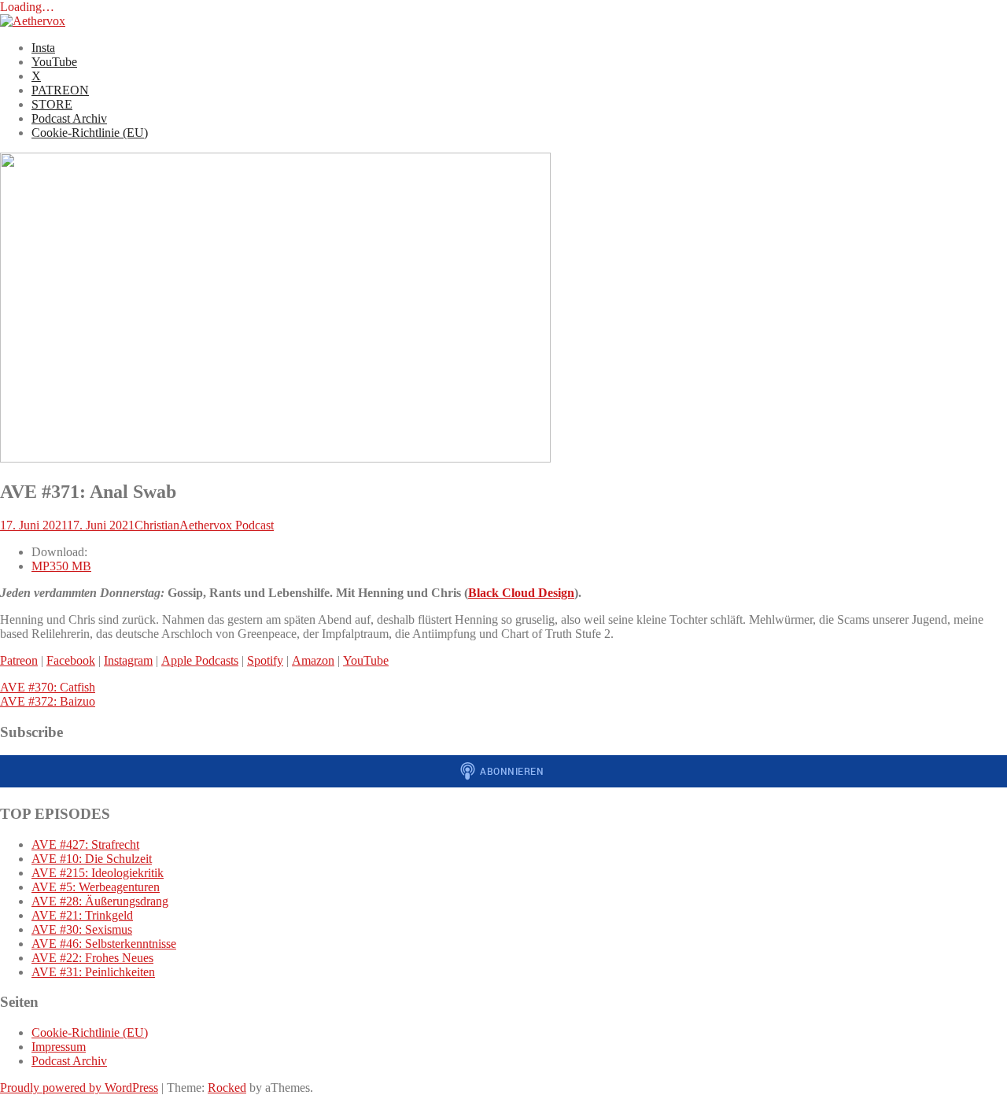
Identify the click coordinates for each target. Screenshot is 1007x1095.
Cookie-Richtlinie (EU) (89, 132)
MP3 (61, 566)
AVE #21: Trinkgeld (82, 915)
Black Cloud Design (521, 592)
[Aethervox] (32, 21)
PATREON (60, 90)
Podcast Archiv (69, 118)
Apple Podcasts (199, 660)
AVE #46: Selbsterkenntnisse (103, 943)
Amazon (313, 660)
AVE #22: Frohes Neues (92, 957)
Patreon (19, 660)
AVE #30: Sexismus (81, 929)
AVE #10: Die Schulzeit (91, 858)
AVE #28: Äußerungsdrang (99, 901)
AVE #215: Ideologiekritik (97, 872)
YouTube (54, 61)
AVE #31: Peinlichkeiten (93, 972)
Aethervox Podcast (226, 525)
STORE (51, 104)
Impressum (58, 1046)
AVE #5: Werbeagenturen (95, 887)
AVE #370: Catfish (47, 687)
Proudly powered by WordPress (79, 1087)
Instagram (128, 660)
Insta (43, 47)
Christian (157, 525)
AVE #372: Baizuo (47, 701)
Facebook (70, 660)
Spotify (265, 660)
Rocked (227, 1087)
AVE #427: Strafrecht (85, 844)
